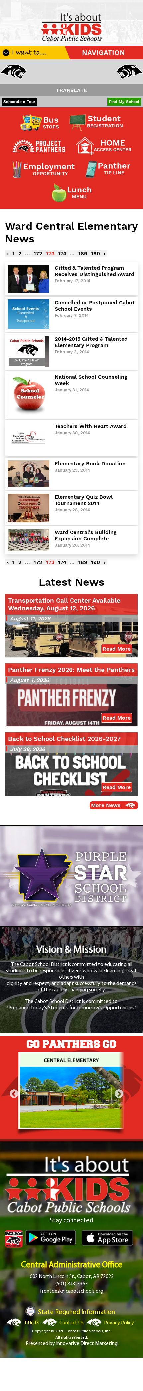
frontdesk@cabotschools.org (71, 1291)
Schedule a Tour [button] (19, 101)
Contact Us (71, 1323)
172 (38, 253)
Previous (14, 1094)
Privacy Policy (119, 1323)
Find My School (124, 101)
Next (119, 1094)
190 (95, 253)
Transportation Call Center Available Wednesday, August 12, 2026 (64, 604)
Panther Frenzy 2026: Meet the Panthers (71, 670)
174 (62, 253)
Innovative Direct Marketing (87, 1343)
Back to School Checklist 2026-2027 (64, 739)
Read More (117, 649)
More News (106, 805)
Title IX (31, 1323)
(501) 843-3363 (71, 1284)
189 (82, 253)
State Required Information (76, 1312)
